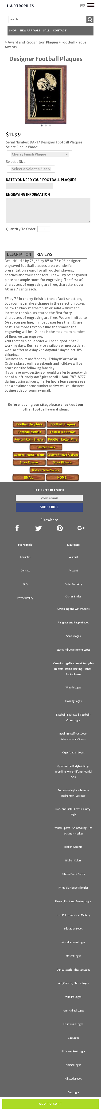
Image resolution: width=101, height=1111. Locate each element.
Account (73, 570)
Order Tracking (73, 584)
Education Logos (73, 928)
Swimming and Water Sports (73, 608)
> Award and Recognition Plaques (31, 42)
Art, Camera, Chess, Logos (73, 983)
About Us (25, 557)
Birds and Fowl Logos (73, 1051)
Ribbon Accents (73, 846)
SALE (46, 30)
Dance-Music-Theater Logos (73, 969)
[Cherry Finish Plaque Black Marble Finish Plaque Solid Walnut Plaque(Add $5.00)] (39, 154)
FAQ (25, 584)
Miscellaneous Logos (73, 942)
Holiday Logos (73, 701)
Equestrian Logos (73, 1024)
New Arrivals (30, 30)
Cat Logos (73, 1037)
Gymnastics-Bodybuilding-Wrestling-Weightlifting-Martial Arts (73, 772)
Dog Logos (73, 1092)
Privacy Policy (25, 598)
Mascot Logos (73, 956)
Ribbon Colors (73, 860)
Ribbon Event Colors (73, 874)
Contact (60, 30)
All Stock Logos (73, 1078)
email (45, 391)
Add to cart (50, 1103)
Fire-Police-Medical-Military (73, 915)
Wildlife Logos (73, 997)
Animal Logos (73, 1065)
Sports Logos (73, 636)
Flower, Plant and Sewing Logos (73, 901)
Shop (13, 30)
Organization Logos (73, 752)
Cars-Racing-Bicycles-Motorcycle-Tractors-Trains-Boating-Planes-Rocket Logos (73, 669)
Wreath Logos (73, 687)
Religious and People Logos (73, 622)
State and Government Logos (73, 649)
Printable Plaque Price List (73, 887)
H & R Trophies (20, 6)
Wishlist (73, 557)
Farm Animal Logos (73, 1010)
